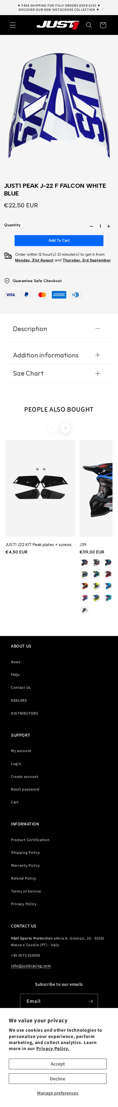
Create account (24, 776)
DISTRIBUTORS (24, 713)
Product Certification (30, 839)
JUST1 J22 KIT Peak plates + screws (38, 544)
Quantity (12, 225)
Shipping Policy (25, 852)
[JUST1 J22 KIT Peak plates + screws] (40, 488)
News (16, 661)
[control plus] (110, 226)
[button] (13, 25)
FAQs (15, 674)
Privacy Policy (24, 903)
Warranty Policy (25, 865)
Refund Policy (23, 878)
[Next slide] (65, 428)
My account (21, 750)
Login (16, 763)
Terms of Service (26, 891)
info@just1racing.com (31, 965)
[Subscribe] (91, 1001)
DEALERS (19, 700)
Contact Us (21, 687)
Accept (58, 1064)
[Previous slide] (53, 428)
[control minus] (90, 226)
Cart (15, 802)
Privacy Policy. (52, 1048)
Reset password (25, 789)
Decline (57, 1078)
